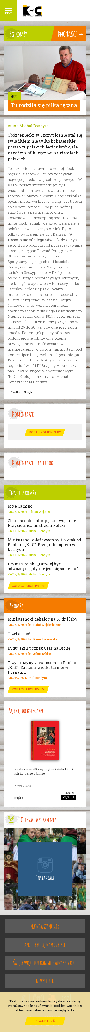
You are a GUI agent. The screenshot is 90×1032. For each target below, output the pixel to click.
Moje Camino (20, 506)
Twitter (15, 392)
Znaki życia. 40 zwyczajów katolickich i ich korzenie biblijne (43, 771)
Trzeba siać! (19, 633)
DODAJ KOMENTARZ (45, 432)
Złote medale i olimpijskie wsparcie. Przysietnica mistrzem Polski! (42, 523)
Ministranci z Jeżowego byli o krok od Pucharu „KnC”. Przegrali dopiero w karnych (44, 545)
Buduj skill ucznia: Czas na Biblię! (39, 648)
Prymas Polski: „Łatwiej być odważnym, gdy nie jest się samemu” (43, 566)
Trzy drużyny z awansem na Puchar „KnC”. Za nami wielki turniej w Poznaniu (42, 667)
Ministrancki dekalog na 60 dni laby (43, 619)
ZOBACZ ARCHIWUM (28, 585)
